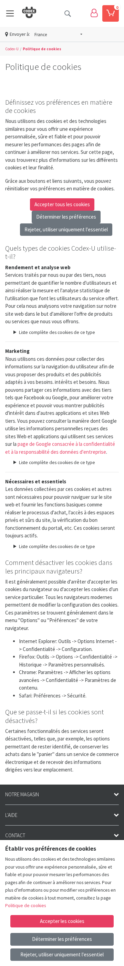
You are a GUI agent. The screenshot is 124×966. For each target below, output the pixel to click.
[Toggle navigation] (10, 13)
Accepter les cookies (62, 921)
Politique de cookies (25, 906)
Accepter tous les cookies (62, 204)
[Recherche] (67, 13)
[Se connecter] (94, 13)
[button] (58, 35)
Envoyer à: (20, 34)
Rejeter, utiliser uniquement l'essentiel (66, 229)
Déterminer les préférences (66, 216)
